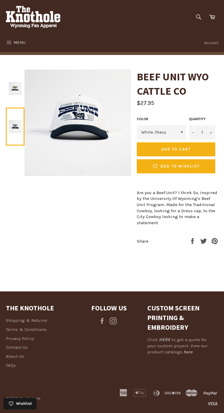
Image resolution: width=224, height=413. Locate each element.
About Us (15, 356)
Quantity (197, 119)
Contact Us (17, 347)
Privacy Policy (20, 338)
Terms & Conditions (26, 329)
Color (142, 119)
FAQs (11, 365)
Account (211, 43)
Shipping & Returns (26, 320)
